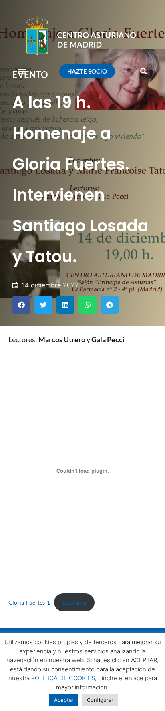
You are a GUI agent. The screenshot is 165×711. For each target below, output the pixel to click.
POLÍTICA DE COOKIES (63, 678)
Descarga (74, 602)
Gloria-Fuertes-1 (29, 602)
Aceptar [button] (64, 700)
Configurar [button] (100, 700)
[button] (21, 71)
